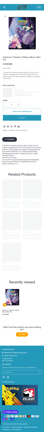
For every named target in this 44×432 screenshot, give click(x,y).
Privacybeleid (6, 427)
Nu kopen (22, 118)
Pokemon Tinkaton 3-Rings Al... (19, 130)
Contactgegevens (16, 429)
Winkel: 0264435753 (10, 355)
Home (5, 130)
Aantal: (5, 100)
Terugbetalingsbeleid (17, 427)
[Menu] (4, 7)
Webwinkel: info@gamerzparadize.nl (15, 352)
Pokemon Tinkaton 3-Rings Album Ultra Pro (10, 311)
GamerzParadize (11, 424)
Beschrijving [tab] (10, 139)
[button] (39, 7)
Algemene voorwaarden (30, 427)
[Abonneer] (39, 372)
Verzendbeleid (6, 429)
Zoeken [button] (23, 334)
